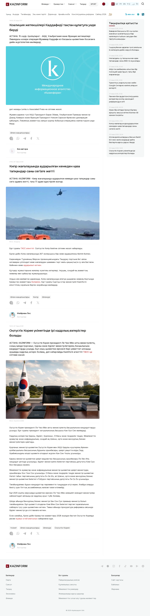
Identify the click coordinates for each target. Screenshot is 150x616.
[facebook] (119, 566)
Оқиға (8, 580)
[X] (38, 139)
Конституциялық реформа (83, 14)
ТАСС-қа (87, 352)
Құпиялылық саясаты (68, 584)
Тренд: (8, 14)
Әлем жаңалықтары (20, 133)
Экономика (10, 594)
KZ (113, 4)
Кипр (35, 297)
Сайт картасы (117, 580)
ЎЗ (137, 4)
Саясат (9, 584)
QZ (117, 4)
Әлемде (46, 297)
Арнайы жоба (64, 14)
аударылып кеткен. (32, 265)
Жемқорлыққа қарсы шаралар (71, 594)
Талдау (83, 4)
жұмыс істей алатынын (27, 518)
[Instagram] (11, 139)
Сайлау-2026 (101, 14)
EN (124, 4)
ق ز (133, 4)
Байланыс (115, 584)
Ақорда (16, 14)
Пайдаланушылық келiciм (69, 580)
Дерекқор (52, 14)
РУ (121, 4)
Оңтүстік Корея (62, 528)
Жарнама (115, 589)
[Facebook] (31, 139)
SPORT (93, 4)
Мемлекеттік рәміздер (68, 589)
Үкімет (13, 528)
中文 (128, 4)
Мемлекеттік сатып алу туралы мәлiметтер (77, 598)
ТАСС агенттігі (28, 248)
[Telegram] (24, 139)
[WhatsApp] (18, 139)
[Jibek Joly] (131, 14)
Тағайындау (26, 14)
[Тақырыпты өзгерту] (105, 4)
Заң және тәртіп (39, 14)
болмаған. (36, 282)
